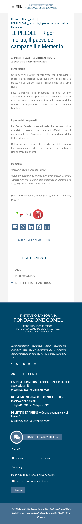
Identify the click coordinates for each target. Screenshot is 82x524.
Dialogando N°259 (41, 389)
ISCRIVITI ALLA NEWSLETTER (34, 239)
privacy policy (46, 475)
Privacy (41, 517)
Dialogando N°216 (45, 57)
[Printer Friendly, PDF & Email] (22, 214)
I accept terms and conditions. (32, 481)
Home (14, 19)
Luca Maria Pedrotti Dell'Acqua (30, 61)
